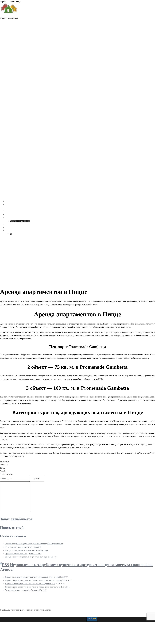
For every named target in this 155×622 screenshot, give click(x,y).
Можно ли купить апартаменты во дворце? (23, 547)
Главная (8, 201)
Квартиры (9, 218)
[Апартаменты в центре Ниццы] (9, 15)
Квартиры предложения (20, 221)
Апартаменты (10, 208)
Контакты (9, 227)
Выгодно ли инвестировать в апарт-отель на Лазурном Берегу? (31, 557)
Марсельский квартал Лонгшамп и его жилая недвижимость (30, 584)
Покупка (8, 211)
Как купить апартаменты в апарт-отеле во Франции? (27, 550)
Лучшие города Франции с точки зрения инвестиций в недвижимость (34, 544)
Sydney (48, 610)
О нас (7, 224)
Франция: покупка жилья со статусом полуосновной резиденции (32, 577)
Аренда (8, 204)
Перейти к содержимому (10, 1)
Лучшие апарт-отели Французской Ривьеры (23, 554)
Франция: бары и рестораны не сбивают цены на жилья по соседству (33, 580)
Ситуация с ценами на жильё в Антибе (21, 590)
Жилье (7, 214)
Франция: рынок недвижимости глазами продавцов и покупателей (32, 587)
